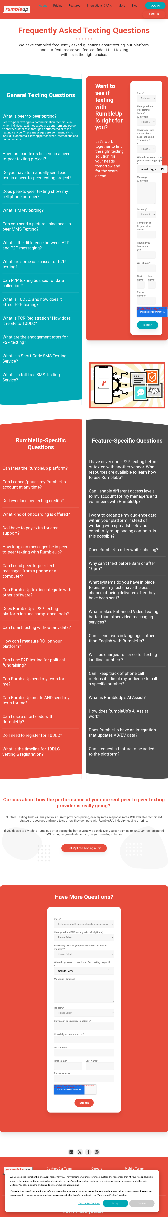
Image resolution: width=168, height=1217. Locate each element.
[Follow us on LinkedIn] (71, 1152)
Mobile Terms (134, 1168)
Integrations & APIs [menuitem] (99, 5)
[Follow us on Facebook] (88, 1152)
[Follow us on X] (79, 1152)
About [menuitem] (43, 5)
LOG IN (155, 5)
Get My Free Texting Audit (84, 848)
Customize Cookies (89, 1203)
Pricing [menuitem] (57, 5)
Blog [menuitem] (134, 5)
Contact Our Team (59, 1168)
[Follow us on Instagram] (97, 1152)
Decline (142, 1203)
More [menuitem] (121, 5)
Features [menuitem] (74, 5)
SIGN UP (153, 14)
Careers (96, 1168)
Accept (115, 1203)
